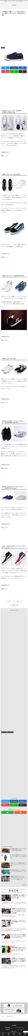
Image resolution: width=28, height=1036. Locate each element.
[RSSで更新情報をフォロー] (20, 812)
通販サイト (4, 155)
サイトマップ (20, 1029)
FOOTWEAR (10, 732)
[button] (25, 478)
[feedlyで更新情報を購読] (7, 812)
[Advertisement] (14, 31)
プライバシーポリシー (20, 1027)
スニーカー (9, 734)
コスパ (4, 734)
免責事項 (7, 1029)
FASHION (4, 732)
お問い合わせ (14, 1031)
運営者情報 (7, 1027)
